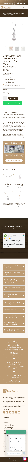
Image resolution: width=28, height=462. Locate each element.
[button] (23, 24)
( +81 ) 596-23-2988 (15, 364)
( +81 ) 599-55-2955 (15, 377)
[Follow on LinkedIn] (10, 412)
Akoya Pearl (7, 93)
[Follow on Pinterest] (16, 412)
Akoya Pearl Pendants (12, 13)
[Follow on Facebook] (4, 412)
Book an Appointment (14, 160)
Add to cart (13, 98)
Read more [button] (6, 246)
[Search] (23, 7)
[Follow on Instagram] (7, 412)
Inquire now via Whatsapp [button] (13, 103)
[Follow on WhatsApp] (13, 412)
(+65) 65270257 (12, 347)
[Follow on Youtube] (19, 412)
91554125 (19, 347)
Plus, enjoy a (14, 4)
